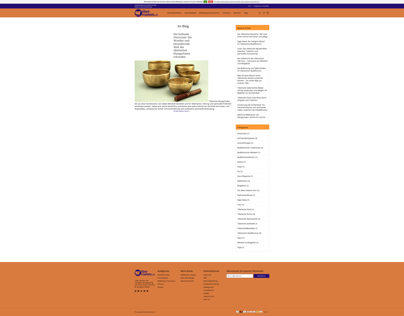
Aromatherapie (245, 143)
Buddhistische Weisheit (248, 152)
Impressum (207, 275)
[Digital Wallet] (249, 312)
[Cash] (261, 312)
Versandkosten (208, 290)
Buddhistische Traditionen (250, 147)
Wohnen (160, 287)
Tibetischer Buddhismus (249, 233)
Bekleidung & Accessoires (166, 281)
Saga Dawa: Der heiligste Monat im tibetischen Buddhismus (251, 42)
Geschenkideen (191, 13)
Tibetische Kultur (246, 214)
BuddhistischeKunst (247, 157)
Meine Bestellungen (187, 278)
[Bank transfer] (237, 312)
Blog (246, 13)
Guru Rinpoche (245, 176)
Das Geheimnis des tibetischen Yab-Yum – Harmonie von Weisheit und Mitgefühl (252, 61)
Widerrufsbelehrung (210, 281)
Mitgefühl (243, 185)
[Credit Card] (254, 312)
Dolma (241, 162)
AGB (205, 278)
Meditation (243, 181)
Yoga (240, 247)
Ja (205, 2)
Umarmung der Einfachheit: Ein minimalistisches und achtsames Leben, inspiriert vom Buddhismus (252, 107)
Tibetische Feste (245, 209)
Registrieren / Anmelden (261, 6)
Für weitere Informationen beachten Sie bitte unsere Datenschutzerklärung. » (237, 2)
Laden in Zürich (208, 296)
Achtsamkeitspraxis (247, 138)
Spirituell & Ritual (163, 275)
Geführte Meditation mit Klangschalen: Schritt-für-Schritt (251, 115)
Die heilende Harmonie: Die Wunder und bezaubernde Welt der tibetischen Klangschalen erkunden (182, 45)
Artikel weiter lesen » (181, 111)
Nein (210, 2)
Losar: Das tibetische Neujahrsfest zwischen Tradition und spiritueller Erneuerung (252, 51)
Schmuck (161, 284)
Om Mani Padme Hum (248, 190)
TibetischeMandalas (247, 228)
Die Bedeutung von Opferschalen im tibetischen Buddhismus (251, 69)
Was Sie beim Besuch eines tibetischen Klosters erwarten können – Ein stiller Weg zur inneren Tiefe (250, 79)
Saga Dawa (243, 200)
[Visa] (244, 312)
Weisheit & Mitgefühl (247, 242)
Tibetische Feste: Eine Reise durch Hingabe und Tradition (251, 98)
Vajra (240, 238)
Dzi (240, 171)
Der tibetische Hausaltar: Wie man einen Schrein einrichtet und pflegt (252, 35)
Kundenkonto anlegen (188, 275)
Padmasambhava (246, 195)
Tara (240, 204)
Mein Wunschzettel (187, 281)
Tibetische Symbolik (247, 223)
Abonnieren (261, 276)
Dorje (241, 166)
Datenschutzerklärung (211, 284)
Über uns (206, 299)
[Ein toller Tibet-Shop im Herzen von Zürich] (146, 13)
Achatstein (243, 133)
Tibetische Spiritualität (248, 219)
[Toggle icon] (259, 13)
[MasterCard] (241, 312)
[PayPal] (257, 312)
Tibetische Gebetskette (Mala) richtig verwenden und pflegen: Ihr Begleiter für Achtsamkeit (252, 90)
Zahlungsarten (208, 287)
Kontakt (206, 293)
